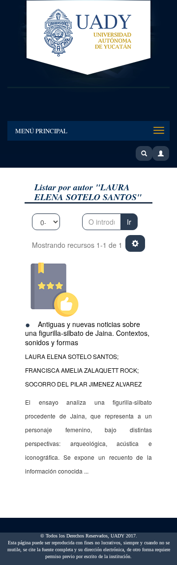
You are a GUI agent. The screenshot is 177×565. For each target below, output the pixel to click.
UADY (88, 38)
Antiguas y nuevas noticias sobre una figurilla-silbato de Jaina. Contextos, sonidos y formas (87, 333)
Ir (129, 222)
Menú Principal (41, 130)
